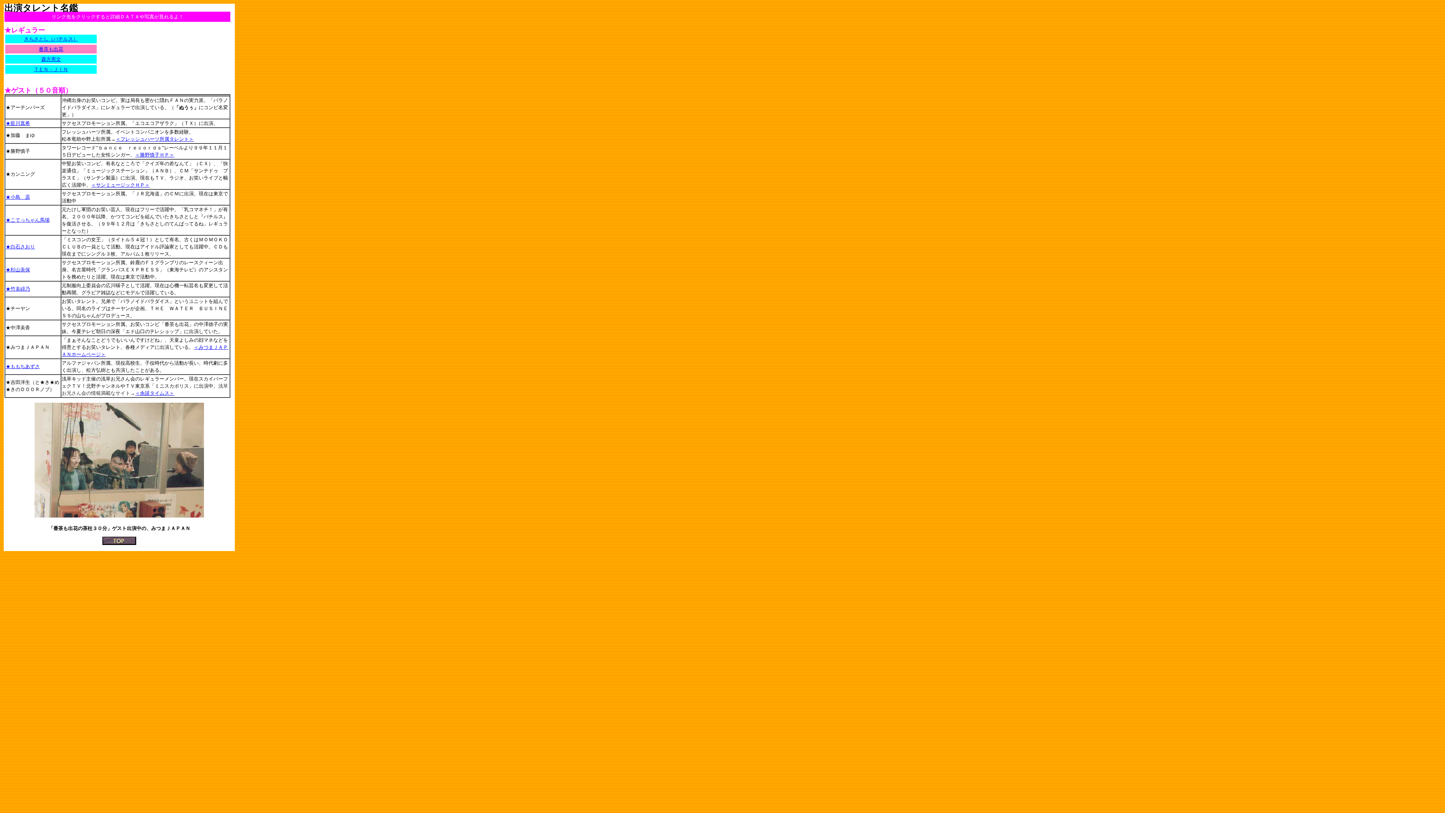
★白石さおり (20, 247)
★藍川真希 (18, 123)
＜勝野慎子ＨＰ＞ (154, 155)
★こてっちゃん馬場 (28, 220)
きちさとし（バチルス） (51, 39)
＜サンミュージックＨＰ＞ (120, 185)
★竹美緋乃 (18, 289)
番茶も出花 (51, 49)
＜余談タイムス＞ (154, 393)
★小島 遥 (18, 197)
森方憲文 (51, 59)
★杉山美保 (18, 270)
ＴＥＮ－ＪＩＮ (51, 69)
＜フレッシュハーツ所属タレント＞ (155, 139)
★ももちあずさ (23, 366)
